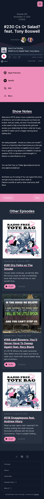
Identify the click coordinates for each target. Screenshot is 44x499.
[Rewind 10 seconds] (9, 57)
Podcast (7, 464)
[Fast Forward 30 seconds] (19, 57)
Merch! (6, 488)
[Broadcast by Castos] (4, 61)
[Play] (3, 56)
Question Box (9, 482)
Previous (8, 198)
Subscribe (31, 61)
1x (14, 57)
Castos (36, 494)
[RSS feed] (16, 456)
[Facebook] (22, 456)
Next (37, 198)
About (6, 470)
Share (40, 61)
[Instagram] (27, 456)
